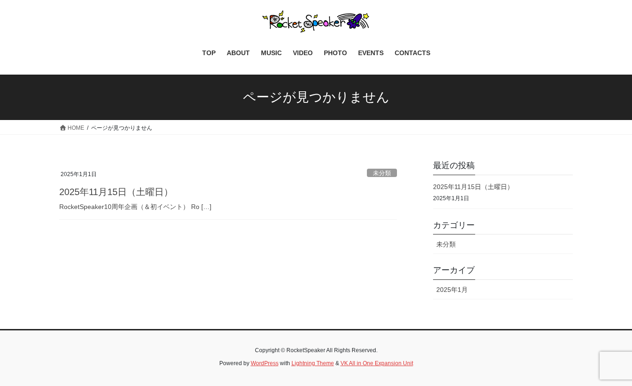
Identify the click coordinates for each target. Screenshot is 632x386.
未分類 (382, 173)
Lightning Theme (312, 363)
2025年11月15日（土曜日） (116, 192)
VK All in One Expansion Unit (377, 363)
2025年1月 (452, 289)
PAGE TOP (608, 366)
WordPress (265, 363)
